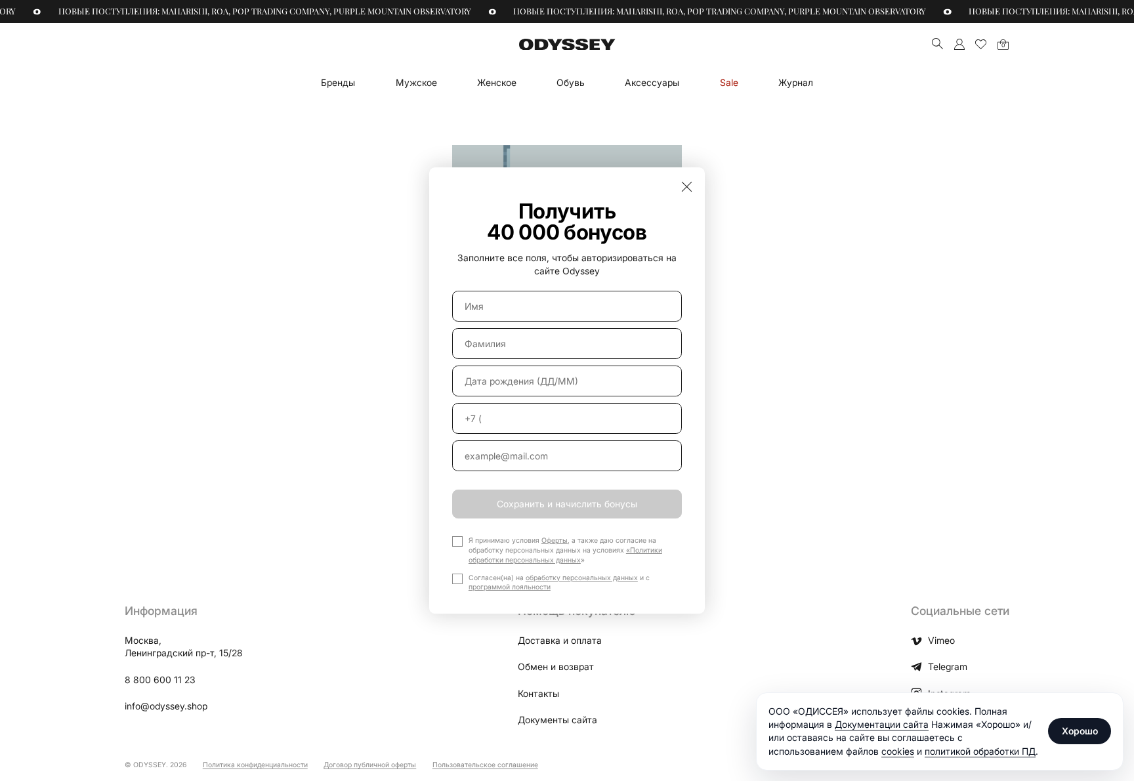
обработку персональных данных (582, 578)
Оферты (554, 540)
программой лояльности (510, 587)
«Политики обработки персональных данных (565, 555)
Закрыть (687, 186)
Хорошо (1080, 730)
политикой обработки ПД (980, 751)
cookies (897, 751)
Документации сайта (882, 724)
